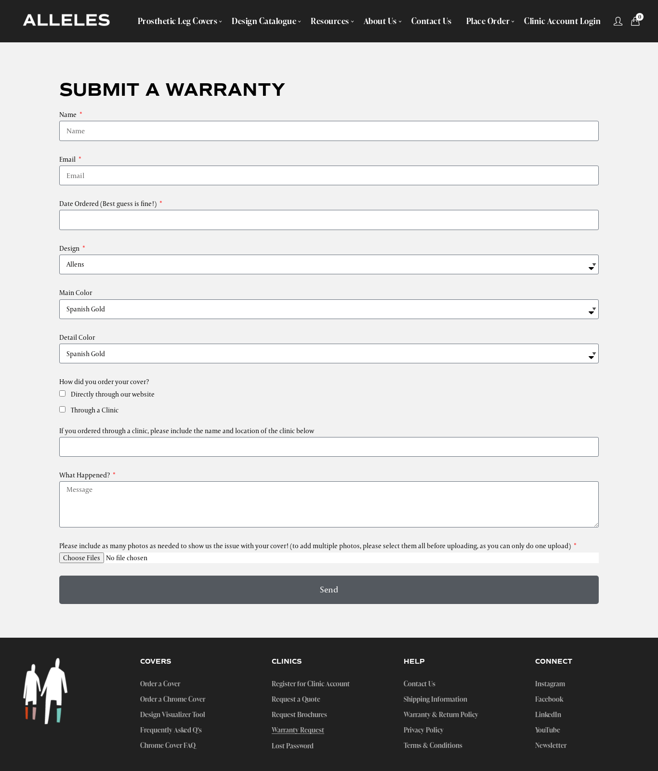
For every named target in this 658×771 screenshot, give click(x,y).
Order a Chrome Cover (172, 699)
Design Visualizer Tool (172, 714)
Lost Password (293, 746)
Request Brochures (299, 714)
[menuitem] (178, 21)
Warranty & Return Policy (441, 714)
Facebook (549, 699)
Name (68, 114)
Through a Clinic (94, 410)
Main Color (75, 292)
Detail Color (77, 337)
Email (68, 159)
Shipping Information (435, 699)
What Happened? (85, 475)
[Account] (618, 21)
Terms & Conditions (433, 745)
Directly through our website (113, 394)
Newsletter (550, 745)
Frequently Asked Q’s (171, 730)
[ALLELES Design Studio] (66, 21)
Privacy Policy (424, 730)
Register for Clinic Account (311, 684)
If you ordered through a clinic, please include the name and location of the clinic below (186, 430)
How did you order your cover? (104, 381)
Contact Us (419, 684)
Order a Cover (160, 684)
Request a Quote (296, 699)
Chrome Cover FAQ (168, 745)
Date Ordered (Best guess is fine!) (108, 203)
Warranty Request (298, 730)
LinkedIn (548, 714)
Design (70, 248)
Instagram (550, 684)
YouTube (547, 730)
